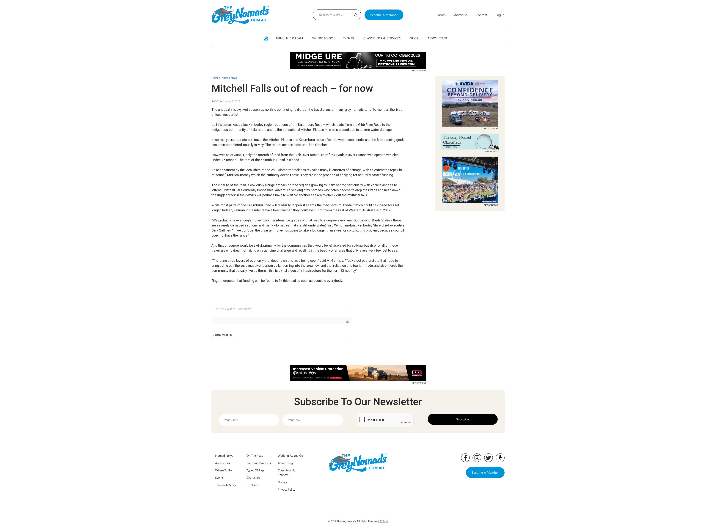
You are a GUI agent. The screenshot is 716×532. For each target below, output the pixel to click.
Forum (441, 15)
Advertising (285, 463)
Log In (500, 15)
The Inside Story (225, 485)
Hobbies (252, 485)
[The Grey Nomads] (240, 14)
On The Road (254, 455)
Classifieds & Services (382, 38)
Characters (253, 477)
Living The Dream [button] (288, 38)
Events (348, 38)
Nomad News (229, 77)
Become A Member (384, 15)
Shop (414, 38)
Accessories (222, 463)
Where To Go (322, 38)
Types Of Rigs (255, 470)
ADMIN (383, 521)
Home (214, 77)
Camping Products (258, 463)
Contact (481, 15)
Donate (282, 482)
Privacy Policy (286, 489)
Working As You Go (290, 455)
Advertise (460, 15)
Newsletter (437, 38)
